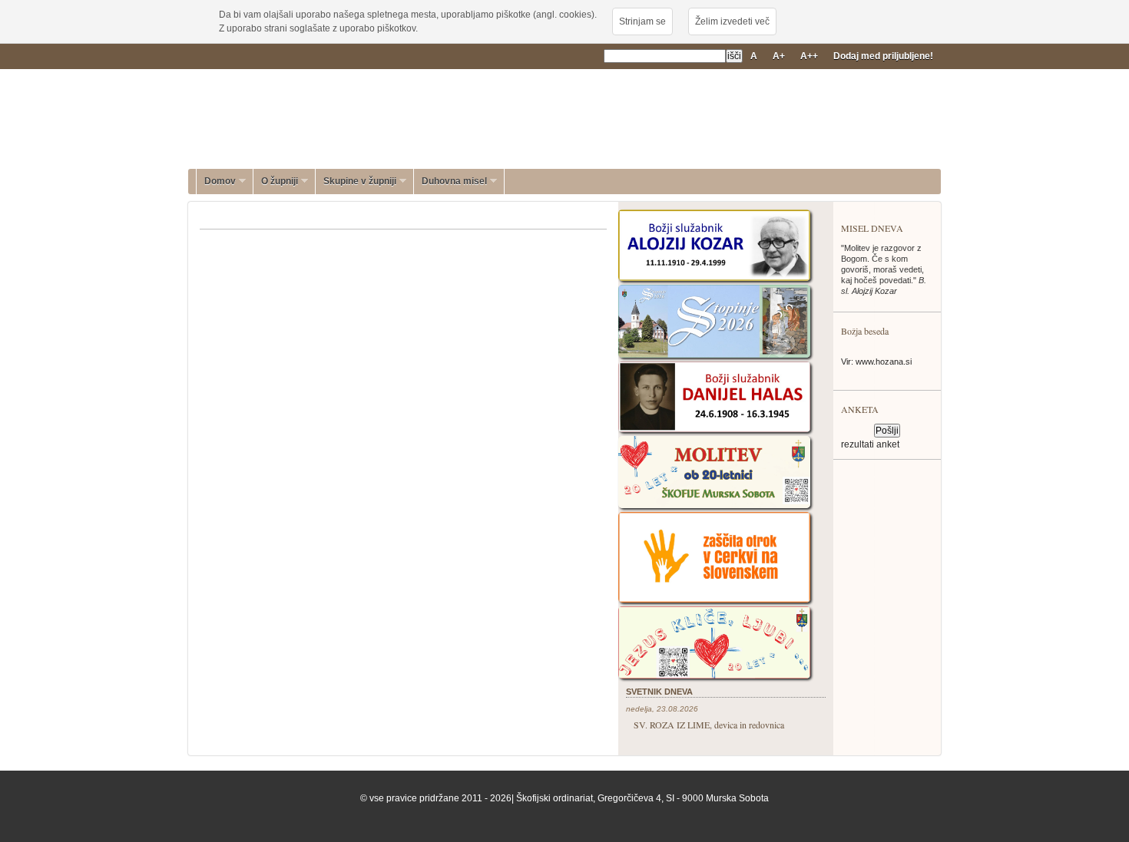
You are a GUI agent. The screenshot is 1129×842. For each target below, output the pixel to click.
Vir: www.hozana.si (876, 361)
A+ (779, 56)
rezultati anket (870, 444)
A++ (809, 56)
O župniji (275, 181)
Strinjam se (642, 21)
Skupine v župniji (356, 181)
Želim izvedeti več (732, 21)
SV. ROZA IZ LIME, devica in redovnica (709, 724)
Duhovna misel (450, 181)
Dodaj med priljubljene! (883, 56)
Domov (216, 181)
